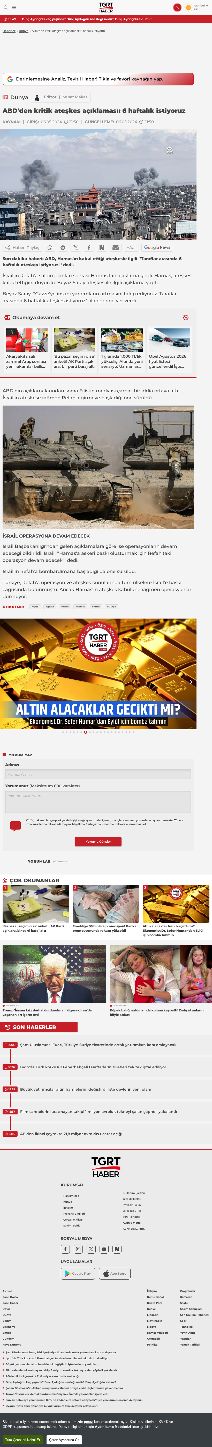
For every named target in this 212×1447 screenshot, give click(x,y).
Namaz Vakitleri (157, 1332)
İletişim (68, 1207)
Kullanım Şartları (134, 1193)
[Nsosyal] (102, 248)
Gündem (8, 1338)
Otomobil (153, 1338)
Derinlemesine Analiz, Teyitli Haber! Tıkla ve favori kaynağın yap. (89, 79)
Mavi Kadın (154, 1321)
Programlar (187, 1291)
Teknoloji (186, 1326)
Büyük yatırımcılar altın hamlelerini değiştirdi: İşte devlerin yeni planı (85, 1089)
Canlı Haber (10, 1303)
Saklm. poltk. (71, 1225)
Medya (151, 1326)
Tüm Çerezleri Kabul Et (22, 1440)
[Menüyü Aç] (14, 7)
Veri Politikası (131, 1216)
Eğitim (7, 1321)
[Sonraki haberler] (185, 317)
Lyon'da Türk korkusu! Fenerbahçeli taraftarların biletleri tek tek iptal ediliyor (93, 1067)
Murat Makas (75, 96)
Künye (67, 1201)
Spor (183, 1321)
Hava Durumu (12, 1344)
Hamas (99, 275)
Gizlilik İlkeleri (132, 1199)
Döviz (6, 1309)
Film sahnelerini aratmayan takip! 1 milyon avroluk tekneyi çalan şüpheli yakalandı (98, 1111)
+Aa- (131, 247)
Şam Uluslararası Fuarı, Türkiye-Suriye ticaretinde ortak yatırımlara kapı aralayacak (98, 1044)
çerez (88, 1422)
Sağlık (184, 1303)
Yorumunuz (42, 785)
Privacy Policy (132, 1205)
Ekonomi (9, 1326)
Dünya (23, 31)
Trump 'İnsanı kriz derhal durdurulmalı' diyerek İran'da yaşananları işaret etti (57, 1394)
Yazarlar (185, 1338)
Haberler (9, 31)
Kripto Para (154, 1303)
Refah (27, 275)
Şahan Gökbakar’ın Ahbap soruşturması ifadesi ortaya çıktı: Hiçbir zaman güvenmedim (91, 19)
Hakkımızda (71, 1196)
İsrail (8, 275)
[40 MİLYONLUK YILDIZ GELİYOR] (98, 674)
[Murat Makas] (37, 97)
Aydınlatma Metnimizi (113, 1427)
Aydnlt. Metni (132, 1222)
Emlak (7, 1332)
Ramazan (186, 1297)
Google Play (81, 1273)
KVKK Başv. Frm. (134, 1228)
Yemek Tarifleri (190, 1344)
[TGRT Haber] (106, 7)
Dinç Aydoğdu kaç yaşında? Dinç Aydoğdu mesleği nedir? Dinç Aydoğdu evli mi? (61, 1382)
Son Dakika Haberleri (194, 1315)
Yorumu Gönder (98, 841)
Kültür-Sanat (155, 1297)
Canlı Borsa (10, 1297)
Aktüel (7, 1291)
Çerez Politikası (73, 1219)
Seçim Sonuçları (191, 1309)
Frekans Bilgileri (74, 1213)
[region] (106, 1430)
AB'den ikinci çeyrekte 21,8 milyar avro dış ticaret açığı (71, 1134)
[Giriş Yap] (177, 7)
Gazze (42, 294)
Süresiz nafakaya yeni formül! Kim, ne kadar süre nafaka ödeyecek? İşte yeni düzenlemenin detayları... (74, 1400)
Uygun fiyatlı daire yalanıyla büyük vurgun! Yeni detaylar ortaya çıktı (52, 1406)
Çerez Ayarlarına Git (64, 1440)
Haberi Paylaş (26, 247)
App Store (118, 1273)
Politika (152, 1344)
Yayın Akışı (187, 1332)
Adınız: (12, 764)
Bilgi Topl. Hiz (132, 1211)
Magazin (152, 1315)
